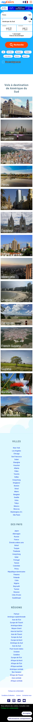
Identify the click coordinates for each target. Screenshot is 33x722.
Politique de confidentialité (9, 708)
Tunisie (16, 589)
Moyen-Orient (16, 628)
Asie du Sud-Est (16, 631)
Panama (16, 575)
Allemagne (16, 534)
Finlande (16, 577)
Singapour (16, 483)
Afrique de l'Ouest (16, 675)
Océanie (17, 652)
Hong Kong (16, 480)
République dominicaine (16, 572)
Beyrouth (16, 586)
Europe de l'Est (16, 658)
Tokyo (16, 503)
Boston (16, 486)
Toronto (16, 474)
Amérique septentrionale (16, 617)
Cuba (16, 580)
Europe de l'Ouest (16, 623)
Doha (16, 500)
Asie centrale (16, 678)
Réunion (17, 592)
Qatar (16, 557)
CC (31, 255)
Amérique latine (16, 625)
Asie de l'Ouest (16, 634)
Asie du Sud (16, 646)
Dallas (16, 477)
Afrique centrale (16, 681)
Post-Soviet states (16, 649)
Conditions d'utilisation (8, 695)
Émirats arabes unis (16, 542)
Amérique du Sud (16, 643)
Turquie (16, 548)
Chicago (17, 454)
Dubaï (16, 459)
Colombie (16, 566)
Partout (16, 614)
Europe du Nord (16, 640)
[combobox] (16, 15)
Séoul (16, 489)
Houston (16, 465)
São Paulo (16, 515)
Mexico (16, 506)
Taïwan (16, 563)
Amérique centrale (16, 669)
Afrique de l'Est (16, 663)
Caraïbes (16, 655)
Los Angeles (16, 451)
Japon (16, 531)
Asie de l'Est (16, 620)
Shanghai (16, 462)
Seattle (16, 497)
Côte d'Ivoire (16, 595)
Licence (18, 695)
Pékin (16, 471)
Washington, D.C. (16, 512)
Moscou (17, 509)
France (16, 540)
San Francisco (16, 457)
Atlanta (16, 468)
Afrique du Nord (16, 660)
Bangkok (16, 494)
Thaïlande (16, 551)
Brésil (16, 545)
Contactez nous (26, 695)
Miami (16, 491)
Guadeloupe (16, 598)
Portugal (16, 560)
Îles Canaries (16, 672)
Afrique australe (16, 666)
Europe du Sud (16, 637)
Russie (16, 537)
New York (16, 448)
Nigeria (16, 583)
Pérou (16, 569)
